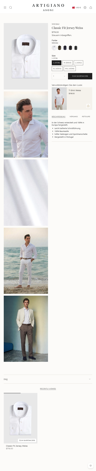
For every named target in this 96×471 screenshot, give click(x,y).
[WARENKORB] (91, 7)
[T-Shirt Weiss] (59, 98)
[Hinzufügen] (88, 106)
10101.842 (55, 24)
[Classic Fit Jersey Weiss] (20, 418)
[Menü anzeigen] (5, 7)
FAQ (6, 379)
